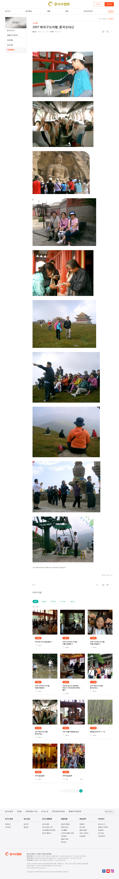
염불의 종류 (64, 839)
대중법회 (44, 601)
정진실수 (63, 842)
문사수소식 (11, 30)
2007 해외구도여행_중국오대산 (53, 27)
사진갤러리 (11, 50)
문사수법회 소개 (47, 827)
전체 (35, 601)
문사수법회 (45, 824)
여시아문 (82, 827)
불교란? (26, 827)
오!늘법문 (82, 836)
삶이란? (26, 824)
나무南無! (64, 830)
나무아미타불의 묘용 (67, 833)
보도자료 (10, 45)
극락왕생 (63, 836)
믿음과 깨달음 (65, 824)
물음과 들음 (83, 830)
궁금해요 (10, 40)
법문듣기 (82, 824)
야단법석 (104, 19)
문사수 (34, 32)
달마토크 (8, 824)
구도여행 (62, 601)
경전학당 (53, 601)
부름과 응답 (64, 827)
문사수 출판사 (46, 833)
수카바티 (8, 827)
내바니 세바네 (83, 833)
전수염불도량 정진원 (48, 830)
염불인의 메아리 (12, 35)
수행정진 (71, 601)
